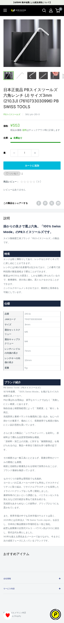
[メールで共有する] (58, 203)
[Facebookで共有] (38, 203)
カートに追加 (32, 165)
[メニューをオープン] (5, 10)
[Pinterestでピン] (45, 203)
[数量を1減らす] (14, 153)
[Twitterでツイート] (51, 203)
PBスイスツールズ (11, 114)
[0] (58, 11)
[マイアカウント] (51, 10)
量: (4, 152)
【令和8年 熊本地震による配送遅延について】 (32, 2)
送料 (24, 130)
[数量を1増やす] (35, 153)
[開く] (44, 10)
